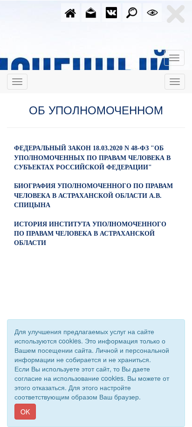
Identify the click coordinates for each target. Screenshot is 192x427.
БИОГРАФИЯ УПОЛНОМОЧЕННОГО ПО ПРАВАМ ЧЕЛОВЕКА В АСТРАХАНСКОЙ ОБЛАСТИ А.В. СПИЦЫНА (93, 195)
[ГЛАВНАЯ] (70, 11)
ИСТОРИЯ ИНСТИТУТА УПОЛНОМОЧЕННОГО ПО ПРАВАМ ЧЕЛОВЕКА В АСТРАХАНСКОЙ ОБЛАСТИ (90, 234)
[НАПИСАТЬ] (91, 11)
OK (25, 411)
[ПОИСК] (132, 11)
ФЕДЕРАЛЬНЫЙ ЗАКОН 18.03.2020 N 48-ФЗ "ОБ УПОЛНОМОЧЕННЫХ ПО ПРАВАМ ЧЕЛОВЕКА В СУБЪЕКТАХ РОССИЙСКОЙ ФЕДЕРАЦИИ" (92, 158)
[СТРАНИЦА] (111, 11)
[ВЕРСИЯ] (152, 11)
